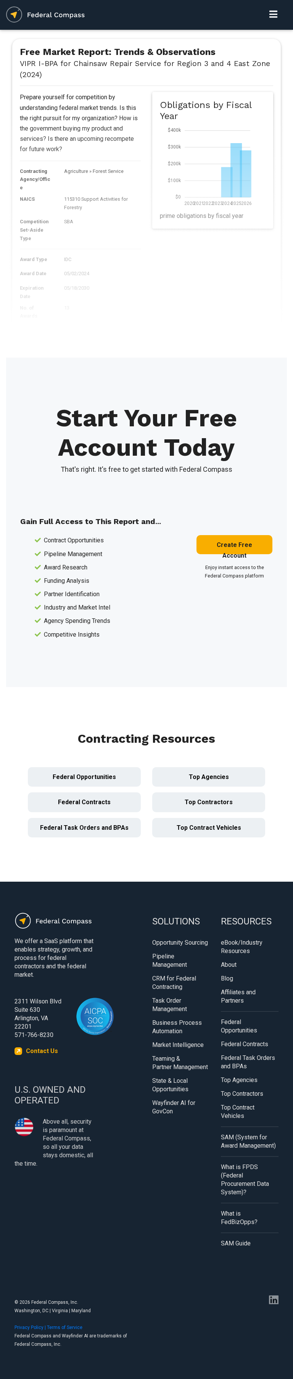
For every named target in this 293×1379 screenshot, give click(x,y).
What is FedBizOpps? (239, 1218)
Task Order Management (169, 1005)
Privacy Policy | (30, 1327)
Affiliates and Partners (238, 996)
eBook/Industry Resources (241, 947)
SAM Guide (236, 1243)
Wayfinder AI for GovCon (173, 1107)
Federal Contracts (84, 802)
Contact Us (42, 1051)
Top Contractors (209, 802)
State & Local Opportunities (170, 1085)
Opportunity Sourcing (180, 942)
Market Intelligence (178, 1044)
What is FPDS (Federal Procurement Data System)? (245, 1179)
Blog (227, 978)
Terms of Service (64, 1327)
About (229, 964)
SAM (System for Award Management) (248, 1141)
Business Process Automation (177, 1027)
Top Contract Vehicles (209, 827)
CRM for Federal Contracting (174, 982)
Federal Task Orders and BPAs (84, 827)
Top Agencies (209, 777)
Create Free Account (234, 547)
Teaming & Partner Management (180, 1063)
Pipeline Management (169, 960)
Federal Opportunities (84, 777)
